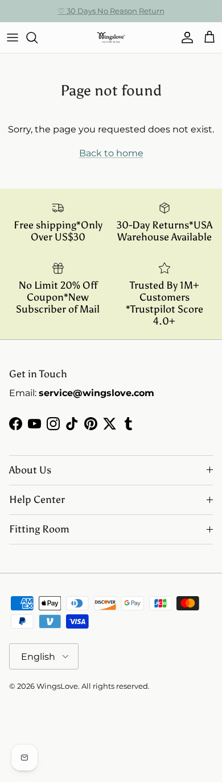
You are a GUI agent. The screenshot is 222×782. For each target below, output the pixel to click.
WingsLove (57, 686)
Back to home (111, 153)
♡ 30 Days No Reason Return (111, 10)
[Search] (37, 37)
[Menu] (12, 37)
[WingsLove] (111, 37)
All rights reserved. (115, 686)
